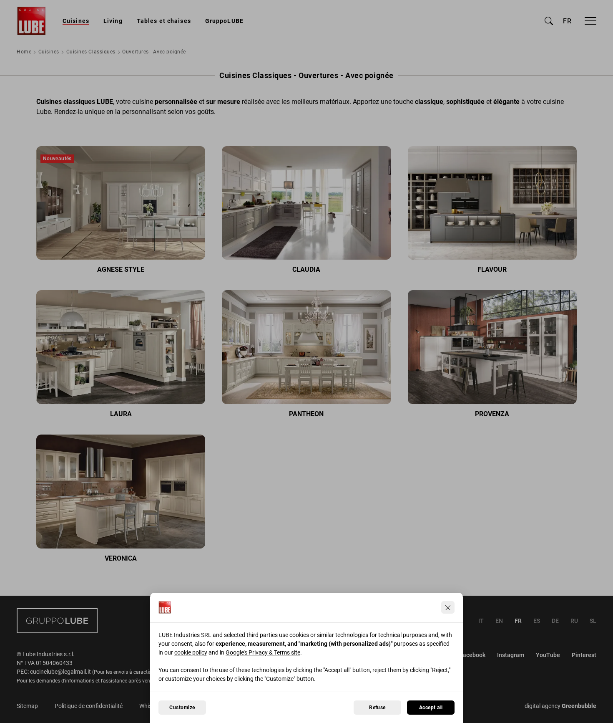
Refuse (377, 707)
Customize (182, 707)
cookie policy (190, 652)
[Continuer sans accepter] (448, 607)
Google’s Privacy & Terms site (263, 652)
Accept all (431, 707)
